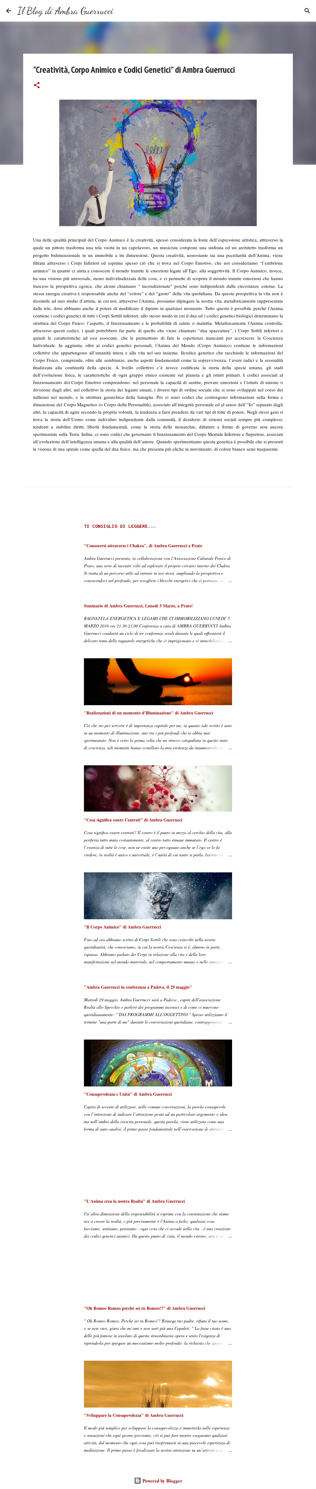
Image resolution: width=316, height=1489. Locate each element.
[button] (36, 85)
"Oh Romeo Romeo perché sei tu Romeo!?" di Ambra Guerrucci (144, 1308)
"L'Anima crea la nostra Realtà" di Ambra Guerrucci (134, 1201)
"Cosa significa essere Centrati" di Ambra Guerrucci (133, 820)
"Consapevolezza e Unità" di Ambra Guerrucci (128, 1094)
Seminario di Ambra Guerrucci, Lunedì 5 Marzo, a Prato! (138, 605)
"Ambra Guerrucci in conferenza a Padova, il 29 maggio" (138, 987)
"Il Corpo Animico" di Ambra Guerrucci (122, 927)
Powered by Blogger (161, 1480)
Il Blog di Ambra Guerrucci (65, 11)
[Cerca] (122, 10)
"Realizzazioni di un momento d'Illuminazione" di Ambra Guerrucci (148, 712)
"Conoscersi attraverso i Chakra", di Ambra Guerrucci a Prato (143, 545)
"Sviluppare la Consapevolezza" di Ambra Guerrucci (133, 1415)
